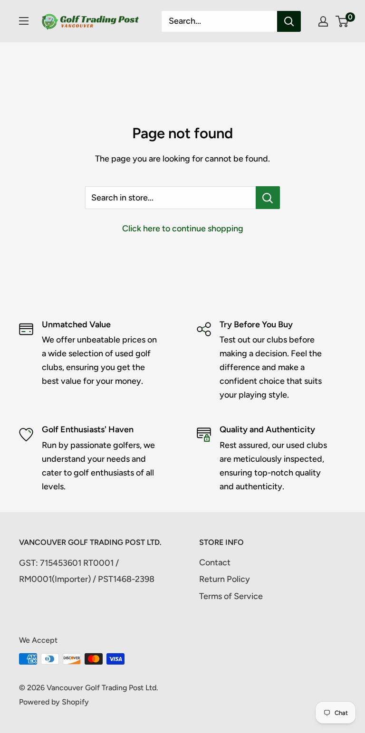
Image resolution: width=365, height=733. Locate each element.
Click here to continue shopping (182, 228)
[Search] (289, 21)
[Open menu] (24, 21)
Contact (215, 562)
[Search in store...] (268, 197)
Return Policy (224, 579)
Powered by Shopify (54, 701)
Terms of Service (231, 596)
